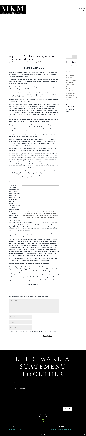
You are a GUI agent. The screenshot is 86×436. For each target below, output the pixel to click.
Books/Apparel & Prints (16, 4)
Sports (71, 11)
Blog (10, 1)
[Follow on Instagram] (10, 12)
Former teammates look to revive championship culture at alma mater (71, 69)
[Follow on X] (13, 12)
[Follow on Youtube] (16, 12)
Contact (11, 9)
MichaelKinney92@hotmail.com (61, 430)
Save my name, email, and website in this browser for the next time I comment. (33, 332)
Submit (67, 409)
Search (75, 57)
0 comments (45, 62)
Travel (71, 13)
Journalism (72, 7)
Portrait (71, 9)
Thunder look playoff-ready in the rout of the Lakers (71, 89)
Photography (13, 7)
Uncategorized (36, 62)
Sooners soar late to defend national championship (71, 82)
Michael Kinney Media (16, 62)
